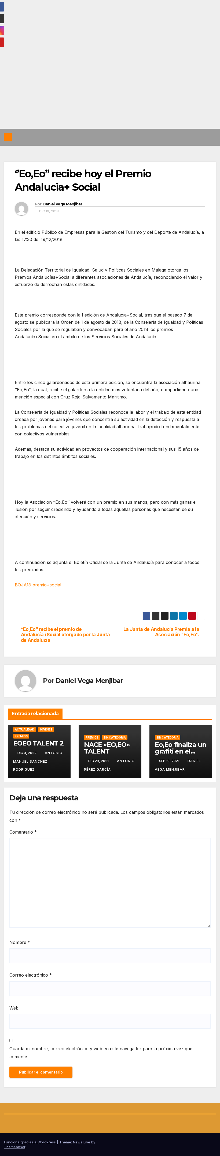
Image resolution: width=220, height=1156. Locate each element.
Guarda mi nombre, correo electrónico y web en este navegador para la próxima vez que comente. (100, 1052)
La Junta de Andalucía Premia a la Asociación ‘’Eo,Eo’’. (161, 632)
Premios (21, 736)
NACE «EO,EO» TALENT (107, 748)
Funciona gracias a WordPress (30, 1142)
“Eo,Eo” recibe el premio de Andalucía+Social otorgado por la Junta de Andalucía (65, 635)
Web (14, 1008)
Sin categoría (115, 737)
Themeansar (14, 1147)
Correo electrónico (30, 975)
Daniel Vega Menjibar (62, 204)
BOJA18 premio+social (38, 585)
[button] (200, 137)
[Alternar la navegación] (211, 137)
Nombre (19, 942)
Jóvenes (45, 729)
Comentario (23, 832)
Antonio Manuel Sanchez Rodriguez (38, 761)
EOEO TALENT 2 (38, 743)
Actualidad (24, 729)
